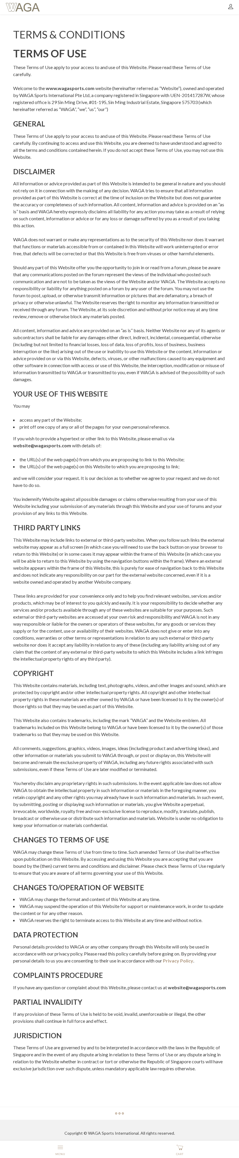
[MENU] (60, 1146)
